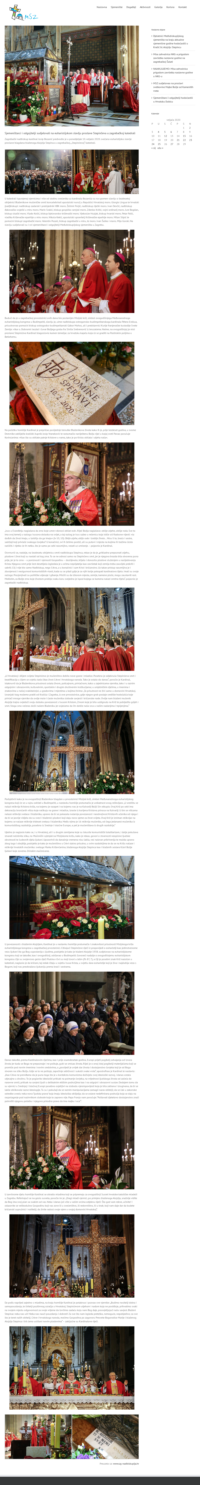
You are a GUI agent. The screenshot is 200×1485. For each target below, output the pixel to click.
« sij (153, 147)
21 (178, 140)
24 (153, 144)
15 (184, 135)
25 (159, 144)
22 (184, 140)
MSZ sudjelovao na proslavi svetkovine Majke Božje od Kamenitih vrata (173, 87)
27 (171, 144)
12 (165, 135)
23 (190, 140)
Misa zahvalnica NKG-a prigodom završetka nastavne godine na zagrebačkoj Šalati (171, 58)
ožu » (160, 147)
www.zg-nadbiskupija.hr (126, 1463)
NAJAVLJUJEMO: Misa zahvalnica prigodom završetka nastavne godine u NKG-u (173, 72)
